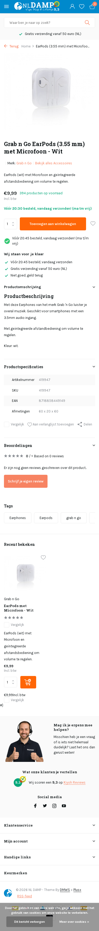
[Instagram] (54, 806)
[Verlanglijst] (81, 6)
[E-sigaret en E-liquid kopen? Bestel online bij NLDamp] (34, 6)
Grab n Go (24, 163)
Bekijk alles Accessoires (53, 163)
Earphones (18, 518)
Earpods (46, 518)
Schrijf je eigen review (26, 481)
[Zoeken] (87, 22)
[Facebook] (35, 806)
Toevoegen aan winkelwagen (53, 224)
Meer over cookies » (74, 922)
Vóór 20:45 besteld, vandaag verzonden (41, 262)
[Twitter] (45, 806)
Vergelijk (17, 424)
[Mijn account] (72, 7)
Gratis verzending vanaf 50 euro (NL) (39, 269)
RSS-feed (24, 896)
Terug (14, 46)
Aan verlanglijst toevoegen (53, 424)
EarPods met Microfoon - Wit (19, 608)
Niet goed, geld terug (27, 275)
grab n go (73, 518)
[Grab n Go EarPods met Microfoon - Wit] (25, 575)
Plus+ (77, 890)
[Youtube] (64, 806)
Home (26, 46)
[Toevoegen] (28, 682)
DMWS (65, 890)
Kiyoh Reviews (75, 782)
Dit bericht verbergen (29, 922)
